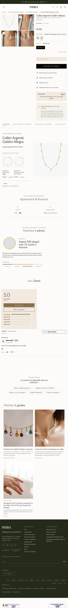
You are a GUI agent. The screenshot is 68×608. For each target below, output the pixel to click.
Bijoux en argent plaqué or (22, 388)
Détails (63, 94)
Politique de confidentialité (24, 588)
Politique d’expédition (51, 588)
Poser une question (19, 309)
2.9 (17, 213)
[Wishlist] (53, 7)
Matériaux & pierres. (43, 124)
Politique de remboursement (9, 588)
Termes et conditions (30, 551)
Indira (8, 585)
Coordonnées (15, 592)
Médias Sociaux (50, 534)
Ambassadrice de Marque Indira (54, 537)
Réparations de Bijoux (30, 544)
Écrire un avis (19, 305)
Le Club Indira (28, 532)
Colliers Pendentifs (36, 392)
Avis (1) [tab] (4, 331)
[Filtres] (44, 331)
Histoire (6, 124)
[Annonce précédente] (3, 2)
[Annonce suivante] (64, 2)
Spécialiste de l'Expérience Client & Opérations (55, 540)
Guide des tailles (62, 52)
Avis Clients (60, 124)
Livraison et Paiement (30, 539)
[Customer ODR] (57, 605)
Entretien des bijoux (29, 534)
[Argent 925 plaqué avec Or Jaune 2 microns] (41, 37)
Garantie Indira (28, 542)
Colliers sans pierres (32, 12)
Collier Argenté (7, 147)
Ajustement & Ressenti (22, 124)
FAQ (25, 529)
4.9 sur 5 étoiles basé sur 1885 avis (15, 550)
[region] (34, 252)
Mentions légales (6, 592)
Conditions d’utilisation (38, 588)
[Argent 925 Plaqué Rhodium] (37, 37)
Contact (26, 546)
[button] (4, 7)
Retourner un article (29, 537)
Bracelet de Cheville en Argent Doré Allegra (19, 172)
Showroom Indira (51, 532)
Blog (25, 549)
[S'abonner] (64, 561)
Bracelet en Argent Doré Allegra (5, 172)
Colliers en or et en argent (16, 12)
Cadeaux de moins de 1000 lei (44, 388)
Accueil (4, 12)
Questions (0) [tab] (12, 331)
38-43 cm (41, 47)
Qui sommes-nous (51, 529)
